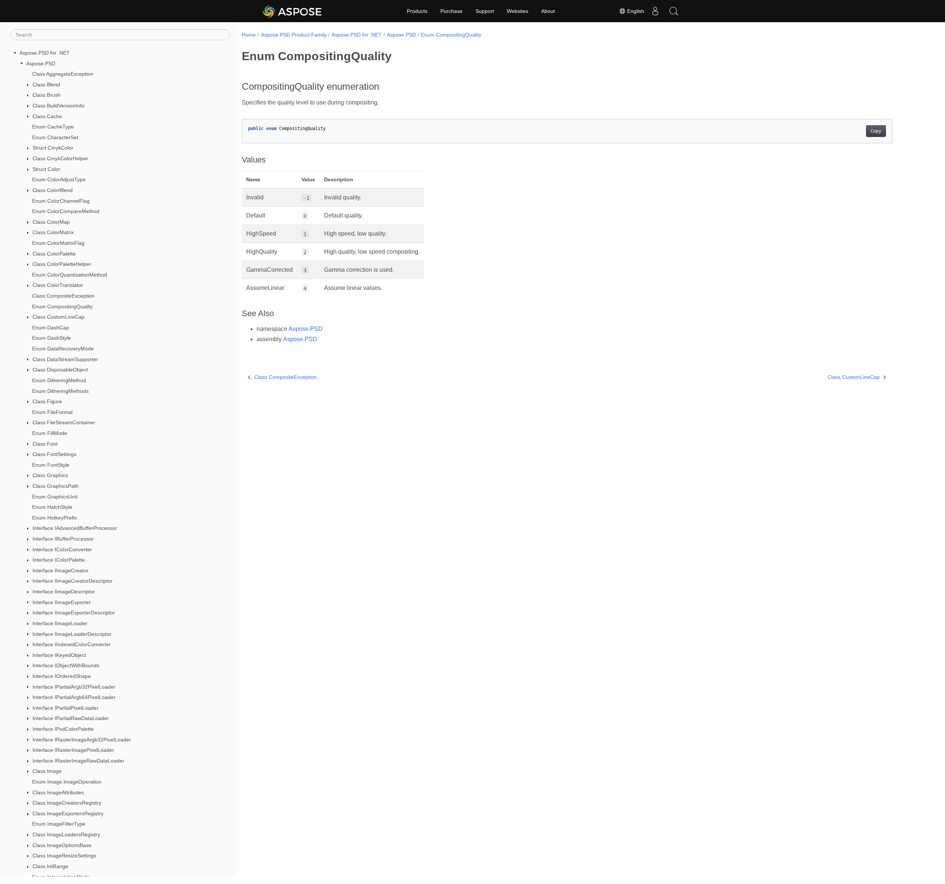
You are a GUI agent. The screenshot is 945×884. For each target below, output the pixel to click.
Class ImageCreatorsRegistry (66, 803)
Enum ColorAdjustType (59, 179)
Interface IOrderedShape (61, 676)
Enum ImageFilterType (58, 824)
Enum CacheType (53, 127)
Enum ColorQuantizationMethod (69, 275)
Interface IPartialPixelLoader (65, 708)
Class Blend (46, 85)
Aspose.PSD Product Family (294, 35)
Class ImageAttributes (58, 792)
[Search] (673, 11)
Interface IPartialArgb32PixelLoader (74, 687)
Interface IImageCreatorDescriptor (72, 581)
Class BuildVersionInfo (58, 106)
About (548, 11)
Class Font (45, 444)
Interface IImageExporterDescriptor (73, 613)
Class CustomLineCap (58, 317)
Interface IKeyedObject (59, 655)
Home (249, 35)
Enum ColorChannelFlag (61, 201)
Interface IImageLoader (59, 623)
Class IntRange (50, 866)
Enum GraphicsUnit (55, 497)
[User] (655, 11)
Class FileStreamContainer (63, 422)
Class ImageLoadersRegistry (66, 834)
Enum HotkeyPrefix (54, 518)
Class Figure (47, 401)
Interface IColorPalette (58, 560)
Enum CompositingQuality (62, 306)
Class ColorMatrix (53, 232)
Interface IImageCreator (60, 570)
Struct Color (46, 169)
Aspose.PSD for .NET (45, 53)
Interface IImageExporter (61, 602)
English (635, 11)
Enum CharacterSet (55, 137)
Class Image (47, 771)
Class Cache (47, 116)
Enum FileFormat (52, 412)
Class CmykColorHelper (60, 158)
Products (417, 11)
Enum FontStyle (50, 465)
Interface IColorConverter (62, 549)
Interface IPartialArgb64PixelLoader (74, 697)
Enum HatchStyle (52, 507)
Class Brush (46, 95)
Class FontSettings (54, 454)
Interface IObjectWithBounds (65, 665)
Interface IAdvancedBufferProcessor (74, 528)
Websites (517, 11)
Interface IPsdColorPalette (63, 729)
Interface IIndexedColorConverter (71, 644)
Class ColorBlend (52, 190)
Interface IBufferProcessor (63, 539)
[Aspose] (292, 11)
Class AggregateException (62, 74)
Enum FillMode (49, 433)
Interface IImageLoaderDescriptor (71, 634)
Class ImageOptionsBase (62, 845)
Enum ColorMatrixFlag (58, 243)
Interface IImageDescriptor (63, 592)
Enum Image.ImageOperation (67, 782)
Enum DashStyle (51, 338)
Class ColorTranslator (57, 285)
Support (484, 11)
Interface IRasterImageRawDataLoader (78, 761)
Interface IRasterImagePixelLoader (73, 750)
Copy (876, 131)
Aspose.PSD (40, 63)
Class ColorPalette (54, 254)
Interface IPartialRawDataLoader (70, 718)
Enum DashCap (50, 327)
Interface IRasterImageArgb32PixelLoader (81, 740)
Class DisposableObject (60, 370)
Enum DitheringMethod (59, 380)
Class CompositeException (63, 296)
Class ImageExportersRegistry (67, 813)
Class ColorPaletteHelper (61, 264)
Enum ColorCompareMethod (65, 211)
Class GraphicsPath (55, 486)
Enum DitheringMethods (60, 391)
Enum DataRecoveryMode (63, 349)
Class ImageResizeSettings (64, 856)
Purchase (451, 11)
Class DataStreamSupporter (65, 359)
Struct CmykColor (52, 148)
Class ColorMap (51, 222)
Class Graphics (50, 475)
